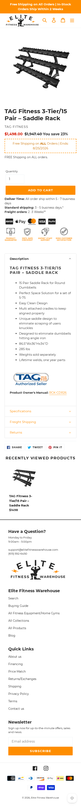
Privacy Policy (18, 694)
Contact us (16, 709)
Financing (15, 664)
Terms (12, 701)
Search (13, 598)
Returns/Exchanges (22, 679)
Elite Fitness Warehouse (45, 797)
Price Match (17, 671)
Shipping (14, 686)
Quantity (12, 171)
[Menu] (72, 20)
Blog (11, 635)
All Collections (18, 621)
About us (14, 656)
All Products (17, 628)
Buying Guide (18, 606)
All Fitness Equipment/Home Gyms (34, 613)
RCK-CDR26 (58, 393)
